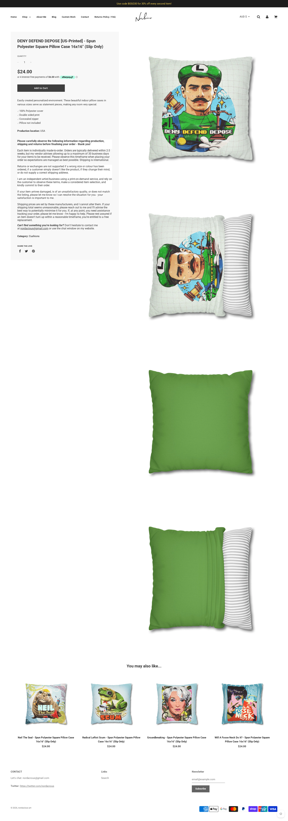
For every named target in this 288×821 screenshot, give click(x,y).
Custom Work (69, 17)
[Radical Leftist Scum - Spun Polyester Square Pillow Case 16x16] (111, 704)
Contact (85, 17)
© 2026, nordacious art (21, 808)
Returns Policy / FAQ (105, 17)
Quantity (21, 56)
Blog (54, 17)
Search (105, 778)
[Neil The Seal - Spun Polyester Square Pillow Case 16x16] (46, 704)
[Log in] (267, 16)
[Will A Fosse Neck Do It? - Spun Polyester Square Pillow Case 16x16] (242, 704)
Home (14, 17)
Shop (25, 17)
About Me (41, 17)
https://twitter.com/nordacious (37, 786)
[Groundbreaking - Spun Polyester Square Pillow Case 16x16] (176, 704)
